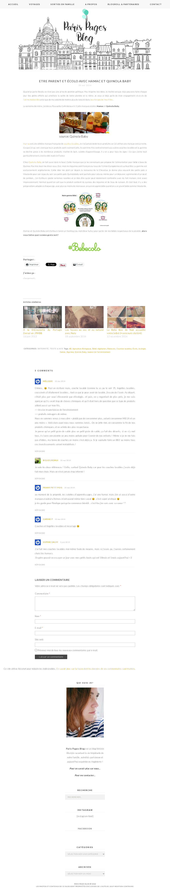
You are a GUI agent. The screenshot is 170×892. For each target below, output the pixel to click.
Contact (156, 4)
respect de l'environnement (98, 352)
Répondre (40, 451)
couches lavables (71, 143)
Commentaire (42, 593)
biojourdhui (50, 460)
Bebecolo (111, 349)
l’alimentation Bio (31, 99)
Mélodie (48, 381)
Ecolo (135, 349)
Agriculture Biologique (82, 349)
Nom (38, 616)
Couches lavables (124, 349)
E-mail (39, 628)
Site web (39, 639)
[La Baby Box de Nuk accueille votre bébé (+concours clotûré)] (126, 316)
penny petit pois (52, 487)
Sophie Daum (50, 542)
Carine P (48, 519)
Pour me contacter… (85, 775)
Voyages (34, 4)
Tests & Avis (56, 349)
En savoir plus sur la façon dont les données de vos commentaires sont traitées (95, 668)
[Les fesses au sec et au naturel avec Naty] (84, 316)
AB (70, 349)
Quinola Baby (35, 162)
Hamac (26, 143)
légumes (70, 352)
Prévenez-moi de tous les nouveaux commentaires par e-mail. (68, 650)
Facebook (85, 829)
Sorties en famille (63, 4)
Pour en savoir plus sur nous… (85, 768)
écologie (142, 349)
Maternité (43, 349)
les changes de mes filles (101, 99)
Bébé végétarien (99, 349)
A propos (91, 4)
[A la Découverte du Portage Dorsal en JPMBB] (42, 316)
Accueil (13, 4)
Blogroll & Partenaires (123, 4)
